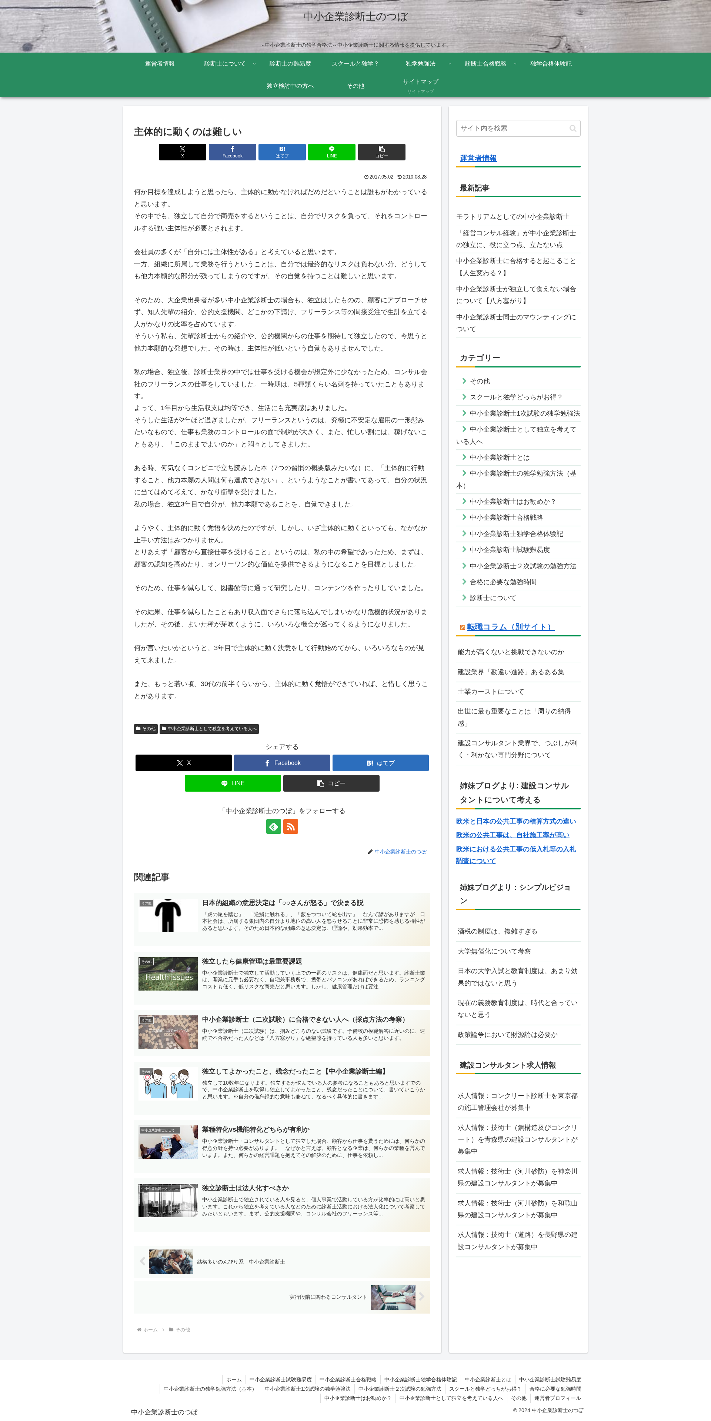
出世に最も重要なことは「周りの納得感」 (514, 717)
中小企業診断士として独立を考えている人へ (212, 728)
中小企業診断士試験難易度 (281, 1379)
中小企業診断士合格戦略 (348, 1379)
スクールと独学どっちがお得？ (485, 1389)
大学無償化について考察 (494, 951)
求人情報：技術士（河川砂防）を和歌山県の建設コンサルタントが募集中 (518, 1209)
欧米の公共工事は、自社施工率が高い (513, 835)
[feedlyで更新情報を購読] (273, 826)
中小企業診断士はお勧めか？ (358, 1398)
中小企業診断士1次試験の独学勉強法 (308, 1389)
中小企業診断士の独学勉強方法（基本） (210, 1389)
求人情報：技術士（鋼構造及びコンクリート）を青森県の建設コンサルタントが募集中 (518, 1139)
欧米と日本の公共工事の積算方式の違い (516, 821)
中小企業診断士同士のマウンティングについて (516, 323)
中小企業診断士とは (488, 1379)
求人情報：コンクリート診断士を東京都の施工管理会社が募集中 (518, 1101)
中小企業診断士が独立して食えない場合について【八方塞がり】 (516, 294)
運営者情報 (478, 158)
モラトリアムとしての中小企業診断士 (513, 216)
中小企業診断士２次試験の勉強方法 (399, 1389)
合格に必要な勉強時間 (555, 1389)
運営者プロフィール (557, 1398)
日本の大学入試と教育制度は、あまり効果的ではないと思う (518, 976)
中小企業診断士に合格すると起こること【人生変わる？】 (516, 266)
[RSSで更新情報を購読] (290, 826)
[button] (381, 152)
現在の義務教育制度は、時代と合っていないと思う (518, 1008)
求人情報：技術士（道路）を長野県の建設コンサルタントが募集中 (518, 1240)
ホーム (234, 1379)
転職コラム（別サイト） (511, 626)
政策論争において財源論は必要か (508, 1034)
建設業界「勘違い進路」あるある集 (511, 672)
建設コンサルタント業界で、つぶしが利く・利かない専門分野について (518, 749)
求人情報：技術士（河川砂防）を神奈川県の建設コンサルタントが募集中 (518, 1177)
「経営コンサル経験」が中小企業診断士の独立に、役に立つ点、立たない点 (516, 239)
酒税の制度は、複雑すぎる (498, 931)
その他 (149, 728)
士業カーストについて (491, 691)
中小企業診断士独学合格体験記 (420, 1379)
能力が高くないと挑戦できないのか (511, 652)
